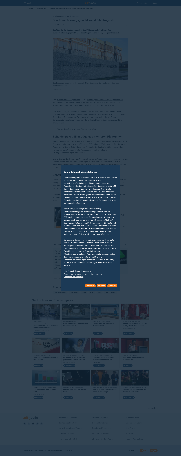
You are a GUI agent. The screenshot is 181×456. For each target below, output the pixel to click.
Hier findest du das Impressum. (77, 271)
